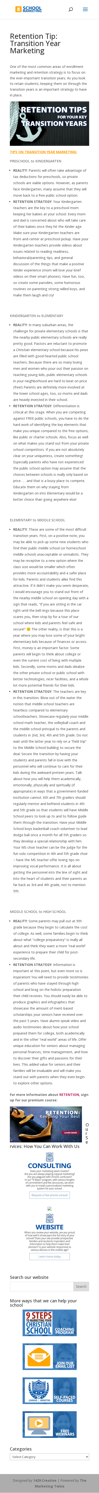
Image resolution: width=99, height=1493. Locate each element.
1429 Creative (44, 1480)
